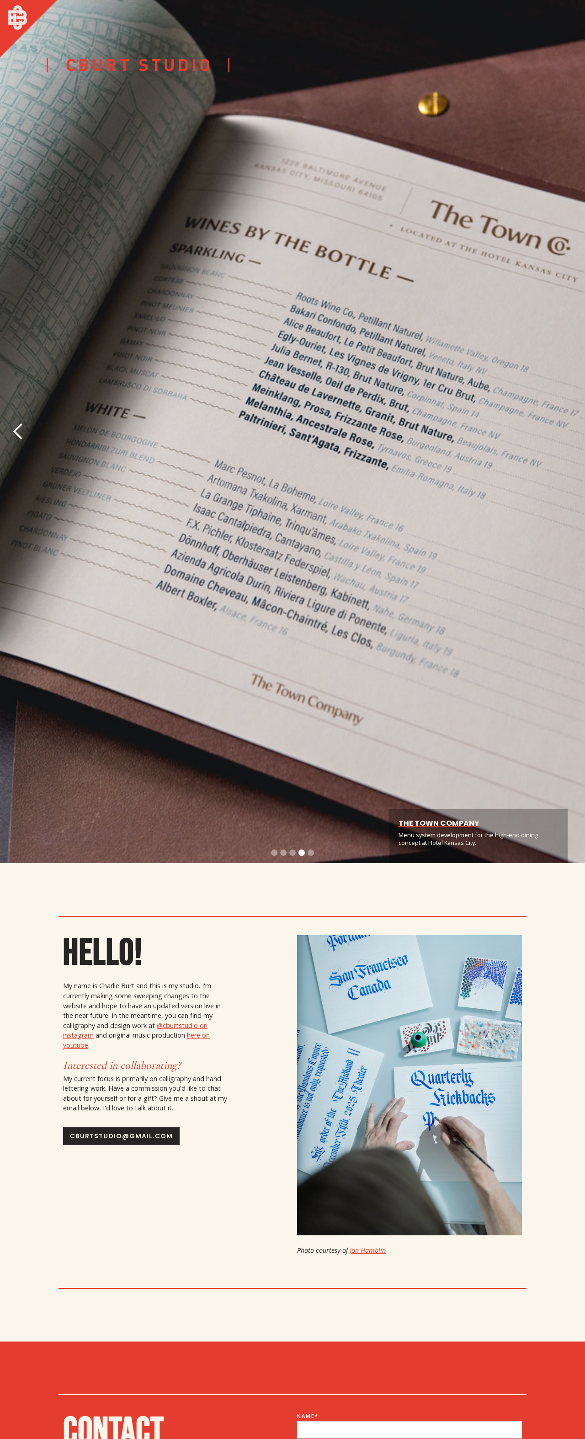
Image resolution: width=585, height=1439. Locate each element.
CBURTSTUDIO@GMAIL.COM (121, 1136)
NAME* (308, 1416)
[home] (28, 28)
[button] (18, 431)
